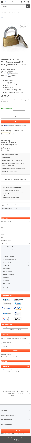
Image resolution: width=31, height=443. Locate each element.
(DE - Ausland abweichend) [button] (19, 110)
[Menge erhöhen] (28, 116)
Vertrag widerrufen (15, 431)
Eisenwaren (6, 268)
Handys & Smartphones (9, 259)
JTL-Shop (18, 441)
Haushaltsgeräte (7, 262)
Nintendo (4, 231)
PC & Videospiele (6, 240)
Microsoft (4, 228)
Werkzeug (6, 280)
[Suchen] (28, 6)
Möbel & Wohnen (7, 284)
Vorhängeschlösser (12, 73)
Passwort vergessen (6, 354)
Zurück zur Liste (6, 12)
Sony (2, 237)
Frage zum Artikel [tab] (7, 134)
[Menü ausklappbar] (2, 1)
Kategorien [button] (5, 218)
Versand (5, 102)
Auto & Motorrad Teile (9, 247)
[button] (21, 1)
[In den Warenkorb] (2, 22)
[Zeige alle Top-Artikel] (28, 366)
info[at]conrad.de (20, 168)
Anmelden (15, 350)
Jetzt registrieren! (12, 357)
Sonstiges (4, 243)
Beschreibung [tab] (6, 131)
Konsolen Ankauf (6, 221)
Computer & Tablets (8, 256)
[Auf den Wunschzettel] (26, 26)
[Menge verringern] (3, 116)
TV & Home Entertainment (10, 290)
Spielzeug (5, 287)
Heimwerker (6, 265)
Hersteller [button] (4, 361)
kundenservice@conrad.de (14, 195)
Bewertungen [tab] (18, 131)
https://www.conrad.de (14, 197)
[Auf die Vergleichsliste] (22, 26)
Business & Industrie (8, 253)
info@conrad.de (10, 168)
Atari (2, 225)
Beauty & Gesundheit (8, 250)
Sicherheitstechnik (8, 274)
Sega (2, 234)
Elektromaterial (7, 271)
